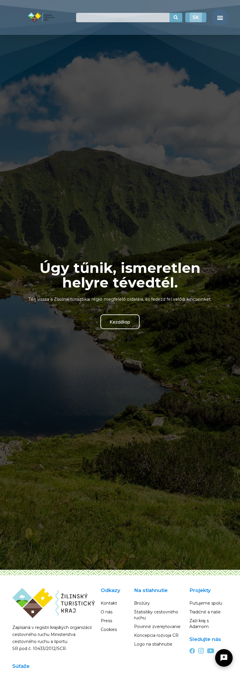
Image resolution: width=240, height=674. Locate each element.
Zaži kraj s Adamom (199, 623)
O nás (106, 612)
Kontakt (109, 603)
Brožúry (142, 603)
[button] (220, 17)
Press (106, 620)
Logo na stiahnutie (153, 644)
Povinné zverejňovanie (157, 626)
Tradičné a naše (205, 612)
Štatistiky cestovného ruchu (156, 614)
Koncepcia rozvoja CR (156, 635)
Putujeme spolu (205, 603)
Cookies (109, 629)
